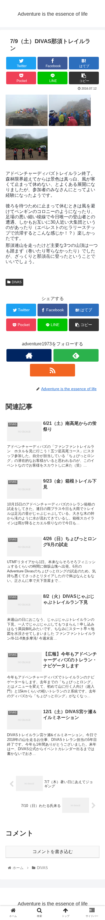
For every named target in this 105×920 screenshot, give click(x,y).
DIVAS (17, 282)
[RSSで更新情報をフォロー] (52, 370)
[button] (94, 628)
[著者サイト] (29, 355)
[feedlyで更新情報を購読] (76, 355)
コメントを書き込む (52, 851)
